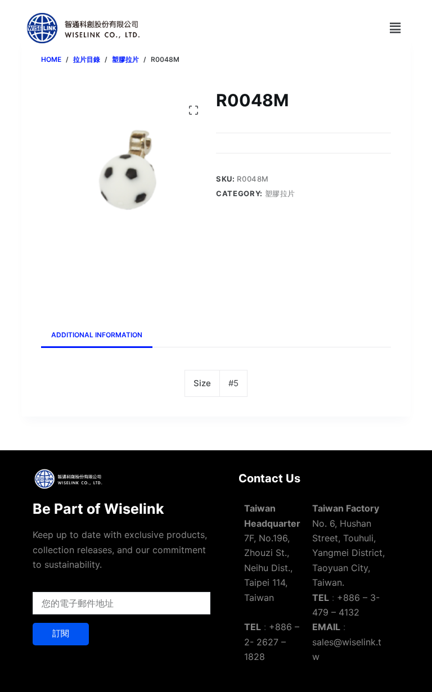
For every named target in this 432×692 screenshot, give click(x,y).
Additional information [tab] (96, 335)
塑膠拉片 (280, 193)
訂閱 (60, 633)
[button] (394, 27)
